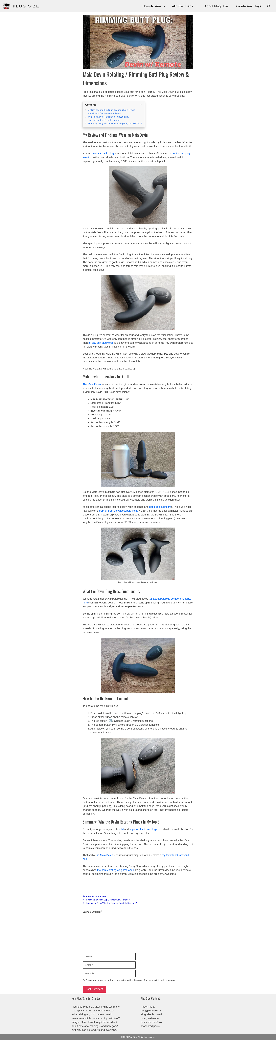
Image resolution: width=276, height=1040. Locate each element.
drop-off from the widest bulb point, (118, 510)
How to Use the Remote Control (104, 120)
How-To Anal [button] (152, 6)
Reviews (102, 896)
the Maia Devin (104, 855)
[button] (268, 6)
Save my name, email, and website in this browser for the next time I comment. (131, 980)
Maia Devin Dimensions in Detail (104, 113)
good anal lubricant (160, 506)
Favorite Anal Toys (247, 6)
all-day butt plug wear (100, 342)
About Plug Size (216, 6)
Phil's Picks (91, 896)
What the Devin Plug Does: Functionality (108, 116)
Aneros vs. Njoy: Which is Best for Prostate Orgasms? (111, 903)
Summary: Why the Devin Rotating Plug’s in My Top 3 (115, 123)
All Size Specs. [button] (183, 6)
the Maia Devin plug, (103, 153)
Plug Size (26, 6)
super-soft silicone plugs (143, 829)
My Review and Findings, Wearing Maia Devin (111, 110)
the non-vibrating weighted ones (116, 870)
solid (121, 829)
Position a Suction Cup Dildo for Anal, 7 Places (108, 899)
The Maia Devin (92, 384)
